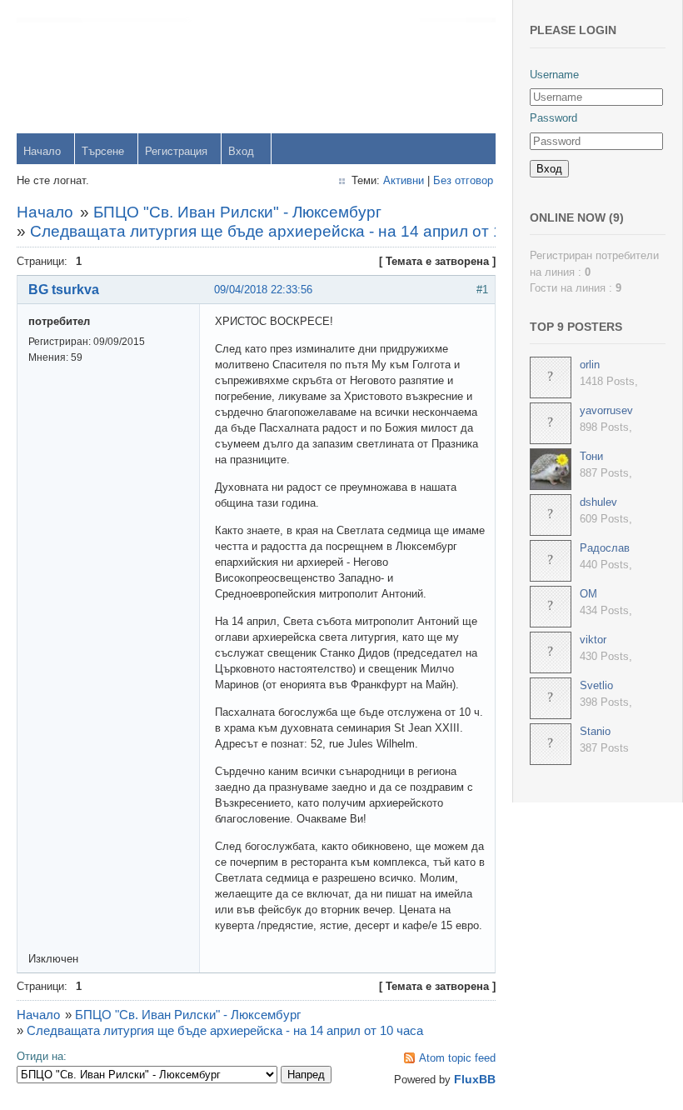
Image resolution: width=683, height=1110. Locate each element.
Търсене (103, 151)
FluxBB (475, 1079)
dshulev (598, 502)
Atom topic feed (457, 1058)
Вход (241, 151)
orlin (590, 364)
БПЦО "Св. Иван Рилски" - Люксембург (237, 212)
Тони (591, 456)
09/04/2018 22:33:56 (263, 289)
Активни (403, 180)
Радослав (605, 548)
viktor (593, 639)
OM (588, 594)
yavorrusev (606, 410)
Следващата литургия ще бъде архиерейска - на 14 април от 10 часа (290, 231)
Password (553, 118)
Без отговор (463, 180)
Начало (42, 151)
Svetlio (596, 685)
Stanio (595, 731)
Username (554, 74)
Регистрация (176, 151)
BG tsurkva (63, 289)
